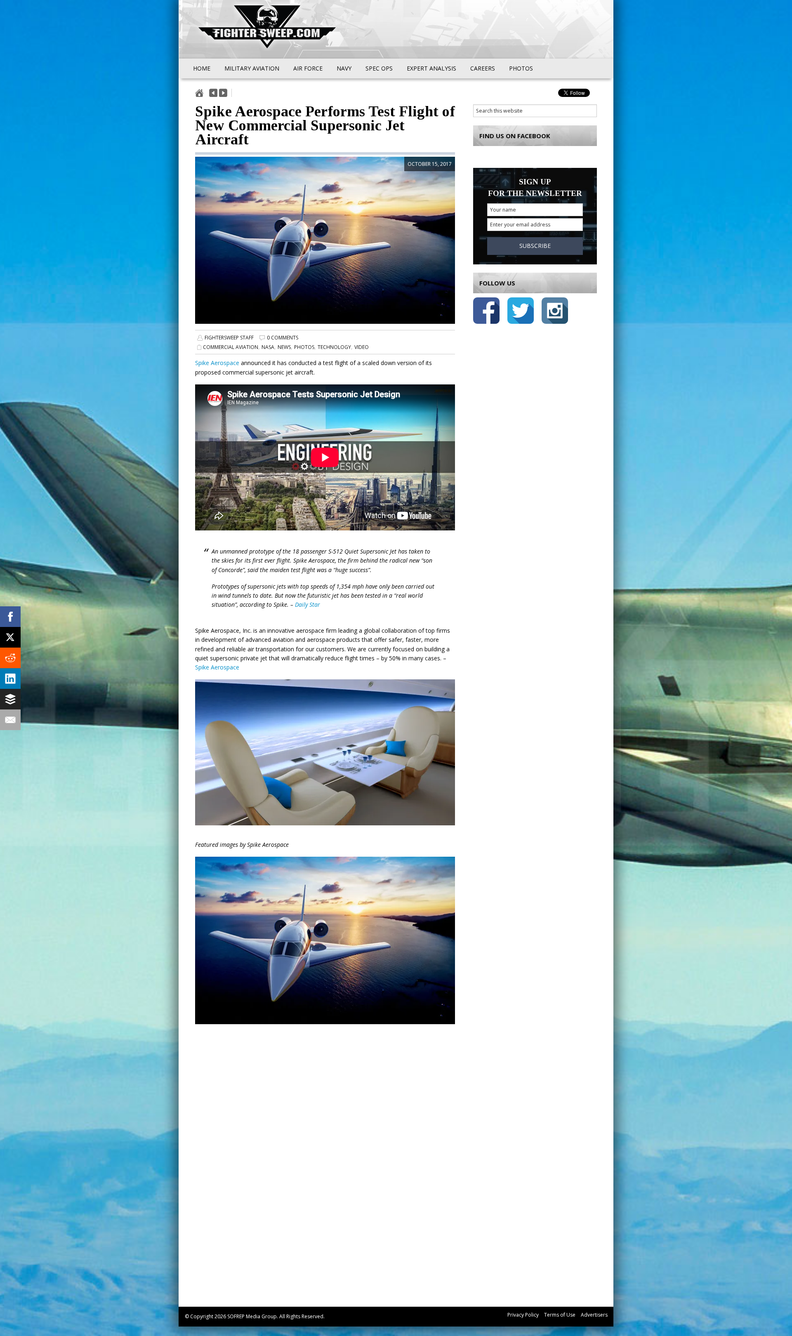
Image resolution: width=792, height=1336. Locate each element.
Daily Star (307, 604)
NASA (268, 347)
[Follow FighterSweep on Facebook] (486, 312)
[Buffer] (10, 699)
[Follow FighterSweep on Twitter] (520, 312)
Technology (334, 347)
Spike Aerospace (217, 363)
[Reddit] (10, 658)
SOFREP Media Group (252, 1316)
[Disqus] (325, 1175)
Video (361, 347)
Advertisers (594, 1314)
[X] (10, 637)
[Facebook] (10, 616)
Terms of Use (559, 1314)
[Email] (10, 719)
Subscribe (535, 246)
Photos (304, 347)
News (284, 347)
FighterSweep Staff (229, 337)
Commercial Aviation (230, 347)
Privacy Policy (523, 1314)
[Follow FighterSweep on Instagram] (555, 312)
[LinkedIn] (10, 678)
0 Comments (282, 337)
